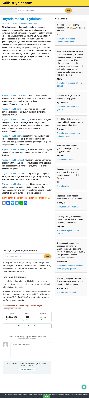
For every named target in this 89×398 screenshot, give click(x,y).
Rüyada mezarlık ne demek (13, 149)
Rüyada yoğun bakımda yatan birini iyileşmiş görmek (70, 267)
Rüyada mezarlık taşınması (13, 173)
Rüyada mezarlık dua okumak (14, 95)
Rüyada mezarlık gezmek (13, 136)
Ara (68, 10)
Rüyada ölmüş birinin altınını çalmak (69, 84)
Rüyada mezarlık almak (12, 109)
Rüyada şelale (63, 186)
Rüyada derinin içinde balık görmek (69, 108)
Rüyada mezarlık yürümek (13, 160)
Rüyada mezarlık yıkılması (23, 19)
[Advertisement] (27, 78)
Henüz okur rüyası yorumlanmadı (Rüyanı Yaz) (19, 23)
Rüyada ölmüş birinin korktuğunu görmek (66, 40)
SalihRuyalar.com (17, 3)
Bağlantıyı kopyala (27, 369)
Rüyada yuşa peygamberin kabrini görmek (68, 134)
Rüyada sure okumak (66, 160)
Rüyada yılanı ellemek (66, 292)
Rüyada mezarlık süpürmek (13, 119)
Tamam (46, 396)
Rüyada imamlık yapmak (67, 207)
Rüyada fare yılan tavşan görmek (68, 231)
